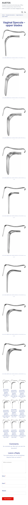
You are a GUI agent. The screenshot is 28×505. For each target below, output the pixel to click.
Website (4, 490)
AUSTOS (6, 3)
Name (4, 476)
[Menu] (25, 12)
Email (4, 483)
